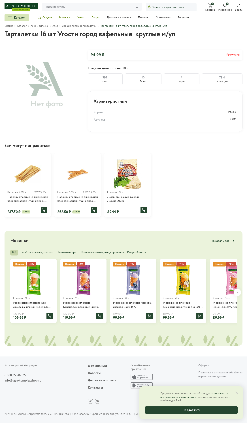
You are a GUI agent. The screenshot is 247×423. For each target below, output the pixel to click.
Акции (95, 18)
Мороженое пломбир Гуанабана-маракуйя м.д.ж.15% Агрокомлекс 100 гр (182, 305)
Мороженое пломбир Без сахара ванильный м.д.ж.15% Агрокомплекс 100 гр (30, 305)
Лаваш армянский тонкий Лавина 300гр (123, 199)
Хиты (80, 18)
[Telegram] (90, 401)
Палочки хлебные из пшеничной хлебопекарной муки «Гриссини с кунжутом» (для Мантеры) (27, 199)
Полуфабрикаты (136, 252)
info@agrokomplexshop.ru (23, 380)
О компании (163, 18)
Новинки (64, 18)
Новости (94, 373)
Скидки (47, 18)
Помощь (143, 18)
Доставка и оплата (119, 18)
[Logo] (21, 7)
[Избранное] (46, 157)
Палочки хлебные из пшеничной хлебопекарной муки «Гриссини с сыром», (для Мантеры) (77, 199)
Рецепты (183, 18)
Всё (14, 252)
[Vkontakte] (97, 401)
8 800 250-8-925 (15, 375)
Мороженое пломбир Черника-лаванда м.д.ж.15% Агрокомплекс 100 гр (133, 305)
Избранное (225, 10)
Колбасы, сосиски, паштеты (37, 252)
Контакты (95, 387)
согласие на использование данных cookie (194, 395)
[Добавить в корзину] (44, 210)
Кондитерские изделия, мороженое (102, 252)
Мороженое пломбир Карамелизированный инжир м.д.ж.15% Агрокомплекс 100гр (82, 305)
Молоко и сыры (67, 252)
